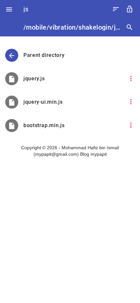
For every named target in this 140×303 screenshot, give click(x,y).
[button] (9, 9)
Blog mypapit (93, 154)
